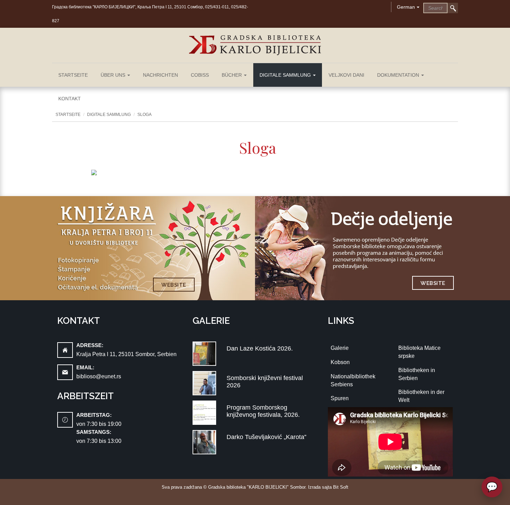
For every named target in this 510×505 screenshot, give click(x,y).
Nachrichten (160, 75)
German (406, 7)
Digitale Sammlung (109, 114)
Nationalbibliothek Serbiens (353, 380)
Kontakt (69, 98)
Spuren (340, 398)
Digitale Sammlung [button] (286, 75)
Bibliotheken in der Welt (421, 396)
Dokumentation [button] (398, 75)
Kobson (340, 362)
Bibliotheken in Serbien (416, 374)
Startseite (73, 75)
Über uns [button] (114, 75)
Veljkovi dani (346, 75)
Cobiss (200, 75)
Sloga (144, 114)
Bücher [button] (232, 75)
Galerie (340, 348)
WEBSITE (173, 285)
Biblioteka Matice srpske (419, 352)
